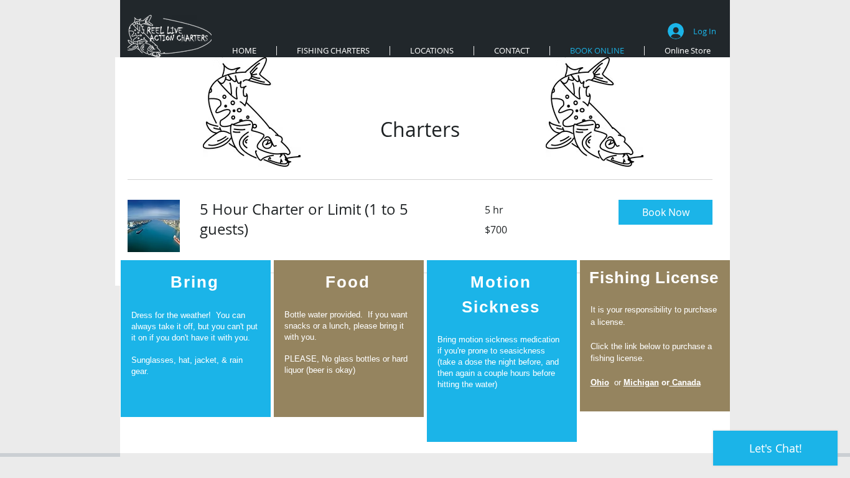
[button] (665, 212)
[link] (327, 220)
